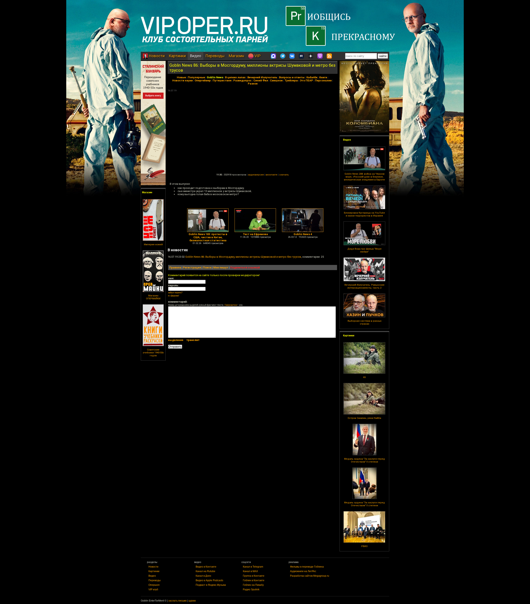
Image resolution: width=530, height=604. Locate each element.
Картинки (177, 55)
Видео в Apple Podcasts (209, 580)
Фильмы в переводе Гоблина (307, 566)
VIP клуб (153, 589)
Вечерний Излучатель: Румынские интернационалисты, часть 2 (364, 286)
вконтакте (271, 174)
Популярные (196, 77)
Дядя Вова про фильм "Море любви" (364, 250)
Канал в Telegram (253, 566)
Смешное (276, 80)
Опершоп (154, 584)
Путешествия (222, 80)
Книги (323, 77)
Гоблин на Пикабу (253, 584)
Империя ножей (153, 244)
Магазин (236, 55)
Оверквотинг (231, 305)
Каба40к (311, 77)
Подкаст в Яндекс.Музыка (211, 584)
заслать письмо (177, 600)
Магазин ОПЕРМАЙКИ (153, 297)
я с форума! (173, 296)
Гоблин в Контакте (253, 580)
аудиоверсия (256, 174)
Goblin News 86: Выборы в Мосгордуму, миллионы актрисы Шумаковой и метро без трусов (243, 256)
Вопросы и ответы (292, 77)
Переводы (214, 55)
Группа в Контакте (253, 575)
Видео (195, 55)
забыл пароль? (175, 292)
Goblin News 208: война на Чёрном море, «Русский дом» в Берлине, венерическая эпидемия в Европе (364, 177)
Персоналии (323, 80)
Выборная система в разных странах (364, 322)
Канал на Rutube (205, 571)
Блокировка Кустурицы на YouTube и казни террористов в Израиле (364, 214)
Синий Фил (260, 80)
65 (364, 377)
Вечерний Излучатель (262, 77)
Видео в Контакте (206, 566)
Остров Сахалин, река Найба (364, 418)
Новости (156, 55)
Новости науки (182, 80)
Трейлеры (291, 80)
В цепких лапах (235, 77)
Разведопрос (242, 80)
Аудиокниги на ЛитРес (303, 571)
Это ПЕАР (306, 80)
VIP (256, 55)
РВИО (364, 546)
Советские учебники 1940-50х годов (153, 352)
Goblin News (215, 77)
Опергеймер (203, 80)
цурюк (192, 600)
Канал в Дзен (203, 575)
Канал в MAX (250, 571)
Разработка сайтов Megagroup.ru (309, 575)
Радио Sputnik (251, 589)
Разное (253, 83)
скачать (284, 174)
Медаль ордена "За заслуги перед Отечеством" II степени (364, 460)
